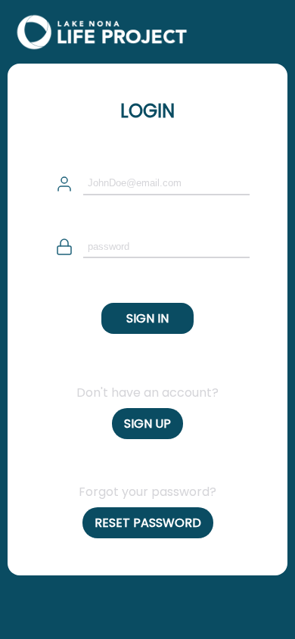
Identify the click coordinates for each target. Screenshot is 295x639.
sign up (147, 423)
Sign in (147, 318)
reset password (148, 522)
